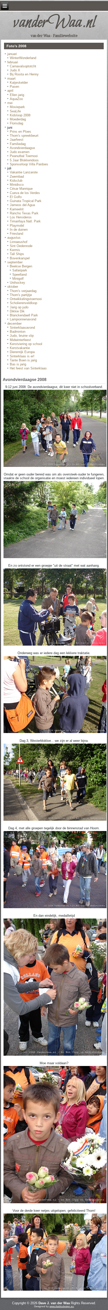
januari (12, 54)
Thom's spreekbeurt (24, 135)
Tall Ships (17, 254)
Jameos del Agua (22, 205)
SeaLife (15, 111)
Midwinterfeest (20, 340)
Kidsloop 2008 (20, 115)
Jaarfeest (16, 139)
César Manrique (21, 188)
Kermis (15, 250)
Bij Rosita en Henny (24, 74)
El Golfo (16, 197)
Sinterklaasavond (22, 327)
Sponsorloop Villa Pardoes (29, 164)
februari (12, 62)
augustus (14, 237)
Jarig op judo (19, 307)
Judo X (15, 70)
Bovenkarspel (20, 258)
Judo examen (19, 152)
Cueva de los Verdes (25, 193)
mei (10, 103)
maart (11, 78)
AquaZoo (16, 99)
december (14, 323)
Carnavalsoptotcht (23, 66)
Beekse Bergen (21, 266)
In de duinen (19, 229)
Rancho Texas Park (24, 213)
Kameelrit (17, 209)
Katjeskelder (19, 82)
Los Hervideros (21, 217)
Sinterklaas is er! (22, 356)
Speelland (19, 274)
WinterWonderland (23, 58)
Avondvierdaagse (22, 148)
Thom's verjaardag (23, 291)
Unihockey (17, 282)
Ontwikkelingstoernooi (26, 299)
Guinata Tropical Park (25, 201)
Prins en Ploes (20, 131)
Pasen (14, 86)
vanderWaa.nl (54, 23)
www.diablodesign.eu (61, 1306)
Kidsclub (16, 180)
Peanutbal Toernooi (24, 156)
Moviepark (17, 107)
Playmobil (17, 225)
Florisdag (16, 123)
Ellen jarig (17, 95)
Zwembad (17, 176)
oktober (12, 286)
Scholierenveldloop (23, 303)
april (10, 90)
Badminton (17, 331)
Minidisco (17, 184)
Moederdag (18, 119)
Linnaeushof (18, 242)
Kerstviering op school (26, 344)
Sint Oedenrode (21, 246)
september (15, 262)
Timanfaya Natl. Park (25, 221)
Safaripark (19, 270)
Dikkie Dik (17, 311)
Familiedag (18, 144)
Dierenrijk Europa (22, 352)
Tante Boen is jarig (23, 360)
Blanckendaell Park (24, 315)
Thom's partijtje (21, 295)
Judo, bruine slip (22, 335)
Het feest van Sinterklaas (28, 368)
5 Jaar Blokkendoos (24, 160)
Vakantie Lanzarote (24, 172)
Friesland (16, 233)
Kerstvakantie (20, 348)
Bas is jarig (18, 364)
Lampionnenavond (23, 319)
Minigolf (18, 278)
